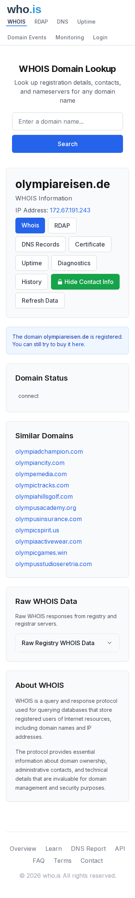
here (78, 344)
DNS (62, 21)
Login (100, 37)
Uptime (86, 21)
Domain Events (27, 37)
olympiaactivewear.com (48, 541)
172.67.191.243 (70, 210)
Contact (92, 860)
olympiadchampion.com (49, 451)
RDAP (41, 21)
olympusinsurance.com (48, 519)
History (32, 281)
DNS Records (40, 244)
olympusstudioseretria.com (53, 564)
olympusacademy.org (45, 507)
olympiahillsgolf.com (44, 496)
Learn (53, 848)
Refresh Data (40, 300)
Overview (23, 848)
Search (68, 144)
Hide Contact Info (89, 281)
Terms (63, 860)
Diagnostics (74, 263)
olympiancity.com (39, 462)
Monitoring (70, 37)
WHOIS (17, 21)
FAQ (39, 860)
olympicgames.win (41, 552)
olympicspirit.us (37, 530)
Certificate (90, 244)
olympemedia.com (41, 474)
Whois (30, 225)
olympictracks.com (42, 485)
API (120, 848)
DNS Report (88, 848)
